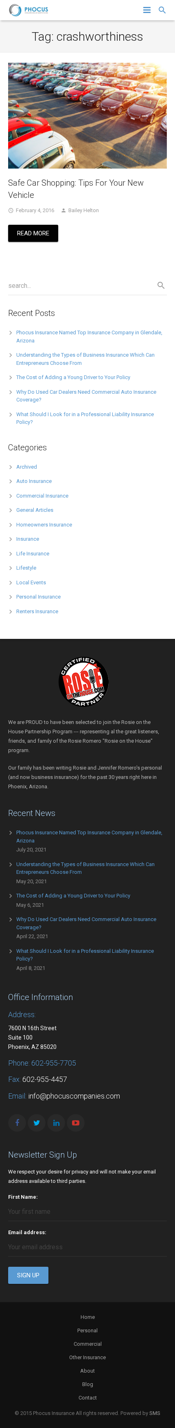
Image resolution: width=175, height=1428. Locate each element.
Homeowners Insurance (44, 525)
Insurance (27, 539)
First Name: (23, 1197)
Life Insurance (32, 554)
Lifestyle (26, 568)
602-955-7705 (53, 1063)
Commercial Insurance (42, 496)
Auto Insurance (34, 481)
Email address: (27, 1232)
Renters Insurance (37, 611)
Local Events (31, 582)
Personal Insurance (38, 597)
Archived (26, 467)
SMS (154, 1413)
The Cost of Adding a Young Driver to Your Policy (73, 377)
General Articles (34, 510)
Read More (33, 233)
